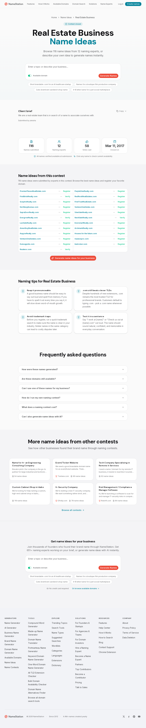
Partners (79, 664)
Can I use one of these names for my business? (46, 388)
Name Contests (12, 667)
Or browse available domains (84, 588)
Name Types (58, 632)
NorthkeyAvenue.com (29, 207)
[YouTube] (139, 716)
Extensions (57, 660)
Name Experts (106, 4)
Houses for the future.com (86, 233)
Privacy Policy (129, 628)
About (125, 623)
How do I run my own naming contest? (41, 397)
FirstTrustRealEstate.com (85, 202)
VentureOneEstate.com (84, 207)
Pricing (78, 682)
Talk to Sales (81, 687)
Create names (133, 4)
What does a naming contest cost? (39, 407)
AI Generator (10, 628)
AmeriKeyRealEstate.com (31, 228)
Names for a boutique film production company (96, 84)
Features (31, 4)
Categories (57, 650)
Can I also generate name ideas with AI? (42, 416)
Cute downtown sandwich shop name (52, 90)
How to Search (106, 637)
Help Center (104, 628)
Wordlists (56, 646)
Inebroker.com (81, 244)
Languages (57, 655)
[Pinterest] (134, 716)
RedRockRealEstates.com (86, 196)
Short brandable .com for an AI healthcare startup (50, 84)
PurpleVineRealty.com (84, 191)
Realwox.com (25, 249)
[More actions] (59, 191)
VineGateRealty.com (83, 212)
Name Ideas (66, 17)
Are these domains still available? (39, 379)
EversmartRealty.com (84, 223)
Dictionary (56, 665)
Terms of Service (130, 632)
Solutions (93, 4)
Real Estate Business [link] (85, 17)
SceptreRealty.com (28, 202)
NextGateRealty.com (83, 218)
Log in (120, 4)
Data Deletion (128, 637)
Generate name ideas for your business (75, 258)
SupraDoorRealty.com (29, 212)
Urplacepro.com (82, 239)
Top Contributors (83, 669)
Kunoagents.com (27, 244)
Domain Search (78, 4)
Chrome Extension (107, 652)
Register (66, 191)
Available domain (40, 76)
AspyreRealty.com (28, 233)
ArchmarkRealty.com (83, 228)
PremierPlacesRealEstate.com (33, 191)
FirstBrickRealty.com (28, 196)
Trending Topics (59, 623)
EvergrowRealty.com (29, 218)
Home (54, 17)
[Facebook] (129, 716)
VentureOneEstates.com (30, 239)
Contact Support (106, 647)
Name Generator (12, 623)
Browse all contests (71, 510)
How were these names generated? (40, 369)
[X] (123, 716)
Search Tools (58, 628)
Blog (101, 642)
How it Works (43, 4)
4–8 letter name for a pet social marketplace (91, 90)
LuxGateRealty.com (28, 223)
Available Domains (61, 4)
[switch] (30, 76)
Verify (67, 196)
